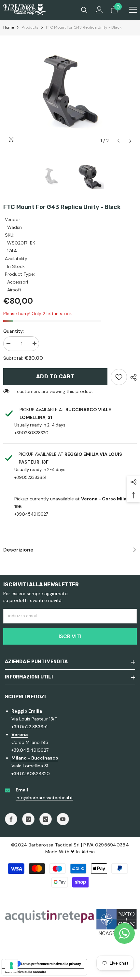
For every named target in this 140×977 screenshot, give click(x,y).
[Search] (84, 10)
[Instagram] (28, 819)
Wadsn (14, 227)
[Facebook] (11, 819)
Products (29, 27)
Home (8, 27)
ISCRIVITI (70, 636)
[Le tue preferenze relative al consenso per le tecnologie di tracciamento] (11, 965)
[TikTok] (45, 819)
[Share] (132, 377)
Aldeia (88, 852)
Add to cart (55, 376)
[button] (118, 141)
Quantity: (13, 331)
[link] (119, 377)
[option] (70, 91)
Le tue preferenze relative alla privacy (51, 964)
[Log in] (99, 9)
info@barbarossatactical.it (44, 798)
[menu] (133, 10)
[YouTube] (63, 819)
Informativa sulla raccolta (25, 972)
